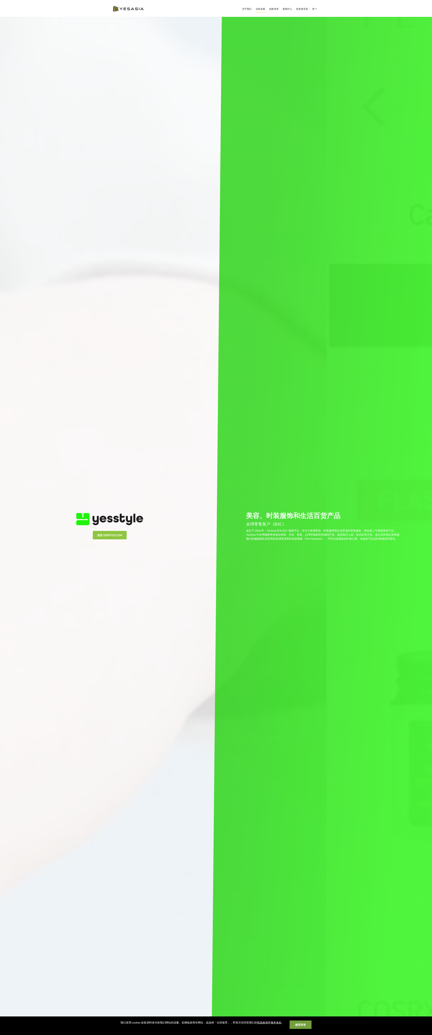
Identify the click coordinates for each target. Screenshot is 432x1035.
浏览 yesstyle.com (109, 535)
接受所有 (300, 1024)
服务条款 (276, 1022)
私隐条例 (262, 1022)
